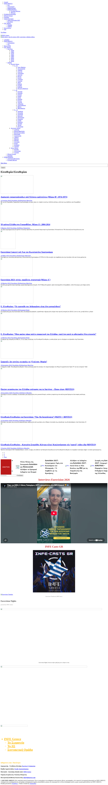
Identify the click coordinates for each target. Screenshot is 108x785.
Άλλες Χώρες (14, 148)
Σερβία (19, 120)
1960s (12, 52)
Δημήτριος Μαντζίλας (26, 200)
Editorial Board (11, 8)
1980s (12, 55)
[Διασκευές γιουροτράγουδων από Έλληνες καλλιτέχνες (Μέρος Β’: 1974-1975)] (17, 193)
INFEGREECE (8, 3)
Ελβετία (20, 84)
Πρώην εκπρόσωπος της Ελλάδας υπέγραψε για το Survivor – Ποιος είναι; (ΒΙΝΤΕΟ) (37, 389)
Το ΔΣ (11, 746)
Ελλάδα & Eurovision (10, 14)
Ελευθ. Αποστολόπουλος (22, 769)
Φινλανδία (20, 126)
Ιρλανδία (20, 91)
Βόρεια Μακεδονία (19, 131)
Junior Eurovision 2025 (13, 20)
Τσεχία (19, 125)
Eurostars (6, 17)
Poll (5, 29)
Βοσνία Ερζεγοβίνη (19, 132)
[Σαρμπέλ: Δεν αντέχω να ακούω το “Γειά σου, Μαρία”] (17, 358)
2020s (12, 61)
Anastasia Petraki (24, 310)
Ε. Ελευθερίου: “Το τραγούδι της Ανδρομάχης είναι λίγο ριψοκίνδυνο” (31, 306)
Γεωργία (20, 81)
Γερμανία (20, 79)
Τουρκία (16, 146)
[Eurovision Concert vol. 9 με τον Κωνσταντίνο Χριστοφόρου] (8, 248)
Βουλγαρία (17, 134)
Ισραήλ (19, 96)
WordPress (15, 783)
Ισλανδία (20, 93)
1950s (12, 50)
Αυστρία (20, 75)
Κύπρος (20, 101)
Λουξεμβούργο (22, 105)
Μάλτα (19, 107)
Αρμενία (20, 72)
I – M (15, 90)
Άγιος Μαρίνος (22, 67)
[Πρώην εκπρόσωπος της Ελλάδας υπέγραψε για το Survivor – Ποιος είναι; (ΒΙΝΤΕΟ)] (17, 385)
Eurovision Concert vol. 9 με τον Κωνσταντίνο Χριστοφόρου (27, 252)
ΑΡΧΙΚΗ (6, 40)
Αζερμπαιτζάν (21, 69)
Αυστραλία (21, 73)
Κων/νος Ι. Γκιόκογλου (28, 766)
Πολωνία (20, 116)
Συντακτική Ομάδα (20, 749)
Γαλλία (19, 78)
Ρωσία (16, 143)
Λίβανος (16, 137)
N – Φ (16, 110)
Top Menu (3, 32)
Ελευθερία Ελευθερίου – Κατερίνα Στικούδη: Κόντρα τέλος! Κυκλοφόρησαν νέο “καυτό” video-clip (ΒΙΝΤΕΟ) (48, 445)
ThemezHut (33, 783)
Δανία (19, 82)
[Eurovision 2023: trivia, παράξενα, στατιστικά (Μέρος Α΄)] (16, 276)
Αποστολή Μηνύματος (13, 158)
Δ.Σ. (8, 5)
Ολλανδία (20, 113)
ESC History (7, 23)
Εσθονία (20, 87)
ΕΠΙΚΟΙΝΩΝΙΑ (12, 9)
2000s (12, 58)
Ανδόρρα (16, 129)
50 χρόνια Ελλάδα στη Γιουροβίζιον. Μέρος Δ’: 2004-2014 (25, 224)
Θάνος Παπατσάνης (25, 228)
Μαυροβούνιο (21, 108)
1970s (12, 53)
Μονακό (16, 140)
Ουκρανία (20, 114)
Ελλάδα (20, 85)
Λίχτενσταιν (17, 151)
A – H (15, 65)
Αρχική (6, 2)
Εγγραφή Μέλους (15, 11)
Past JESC (10, 22)
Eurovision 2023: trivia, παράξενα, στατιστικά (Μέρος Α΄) (25, 280)
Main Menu (4, 163)
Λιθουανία (20, 104)
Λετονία (20, 102)
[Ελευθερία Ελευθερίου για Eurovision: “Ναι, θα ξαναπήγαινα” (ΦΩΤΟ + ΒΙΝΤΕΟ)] (16, 413)
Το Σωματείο (10, 6)
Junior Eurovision (9, 19)
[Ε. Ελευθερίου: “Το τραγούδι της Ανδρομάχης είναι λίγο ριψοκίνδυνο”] (17, 303)
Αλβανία (20, 70)
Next (5, 457)
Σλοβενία (20, 122)
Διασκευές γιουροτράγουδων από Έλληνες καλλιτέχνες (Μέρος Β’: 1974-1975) (34, 197)
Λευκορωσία (17, 136)
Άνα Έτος (10, 49)
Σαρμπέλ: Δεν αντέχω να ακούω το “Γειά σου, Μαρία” (24, 362)
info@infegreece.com (29, 777)
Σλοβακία (16, 145)
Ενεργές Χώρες (15, 64)
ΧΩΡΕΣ (9, 26)
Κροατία (20, 99)
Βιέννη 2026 (7, 46)
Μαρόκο (16, 139)
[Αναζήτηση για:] (9, 475)
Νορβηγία (20, 111)
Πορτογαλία (21, 117)
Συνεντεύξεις (7, 28)
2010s (12, 59)
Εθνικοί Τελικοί (8, 16)
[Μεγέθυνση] (105, 610)
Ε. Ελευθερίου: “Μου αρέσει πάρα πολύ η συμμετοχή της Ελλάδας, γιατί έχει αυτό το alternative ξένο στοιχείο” (48, 334)
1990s (12, 56)
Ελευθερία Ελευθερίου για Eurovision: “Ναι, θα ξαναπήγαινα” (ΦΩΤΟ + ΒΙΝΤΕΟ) (36, 417)
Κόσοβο (16, 149)
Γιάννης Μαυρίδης (27, 393)
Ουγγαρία (16, 142)
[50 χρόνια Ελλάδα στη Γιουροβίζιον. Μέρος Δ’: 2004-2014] (17, 221)
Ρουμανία (20, 119)
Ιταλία (19, 97)
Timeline (9, 25)
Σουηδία (20, 123)
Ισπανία (20, 94)
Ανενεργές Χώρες (15, 128)
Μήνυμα (13, 12)
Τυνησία (16, 152)
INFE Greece (27, 772)
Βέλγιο (19, 76)
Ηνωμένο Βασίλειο (23, 88)
